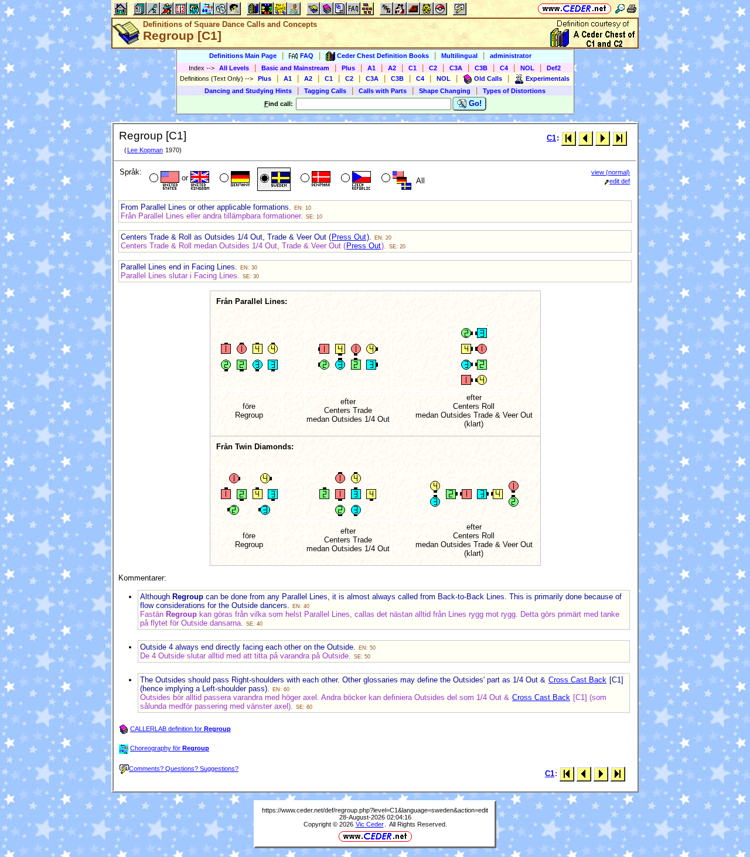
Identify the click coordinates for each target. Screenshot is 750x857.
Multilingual (459, 55)
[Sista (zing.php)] (619, 138)
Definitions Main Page (243, 55)
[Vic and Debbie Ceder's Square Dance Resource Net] (574, 8)
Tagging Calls (325, 90)
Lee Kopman (145, 149)
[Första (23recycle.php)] (568, 138)
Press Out (349, 237)
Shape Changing (445, 90)
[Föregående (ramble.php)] (585, 138)
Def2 (554, 67)
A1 (371, 67)
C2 (433, 67)
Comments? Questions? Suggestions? (183, 768)
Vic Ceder (370, 824)
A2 (392, 67)
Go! (474, 103)
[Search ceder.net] (620, 8)
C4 (504, 67)
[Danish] (314, 179)
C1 (412, 67)
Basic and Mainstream (295, 67)
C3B (481, 67)
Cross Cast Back (577, 679)
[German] (233, 179)
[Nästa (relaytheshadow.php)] (602, 138)
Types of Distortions (514, 90)
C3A (455, 67)
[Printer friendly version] (631, 8)
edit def (619, 181)
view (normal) (610, 172)
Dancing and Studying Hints (248, 90)
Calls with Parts (383, 90)
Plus (348, 67)
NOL (527, 67)
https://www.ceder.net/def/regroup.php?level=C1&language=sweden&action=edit (375, 810)
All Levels (234, 67)
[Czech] (355, 179)
